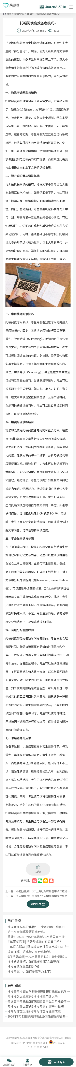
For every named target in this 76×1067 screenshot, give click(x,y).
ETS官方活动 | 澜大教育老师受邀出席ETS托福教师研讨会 (38, 946)
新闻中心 (19, 13)
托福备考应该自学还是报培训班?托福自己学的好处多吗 (38, 991)
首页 (9, 13)
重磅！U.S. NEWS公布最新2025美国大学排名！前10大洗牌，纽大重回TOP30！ (36, 937)
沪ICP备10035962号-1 (34, 1043)
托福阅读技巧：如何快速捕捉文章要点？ (34, 961)
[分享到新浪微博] (34, 880)
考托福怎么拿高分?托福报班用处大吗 (32, 996)
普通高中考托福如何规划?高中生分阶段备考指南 (38, 1001)
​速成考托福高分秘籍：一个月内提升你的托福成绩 (37, 927)
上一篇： (38, 891)
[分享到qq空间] (45, 880)
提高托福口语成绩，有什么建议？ (30, 951)
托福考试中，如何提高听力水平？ (30, 971)
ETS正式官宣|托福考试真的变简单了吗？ (35, 941)
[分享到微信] (40, 880)
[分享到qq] (51, 880)
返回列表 (36, 904)
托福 (29, 13)
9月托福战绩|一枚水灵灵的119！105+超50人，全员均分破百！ (39, 956)
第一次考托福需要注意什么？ (27, 931)
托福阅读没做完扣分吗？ (24, 966)
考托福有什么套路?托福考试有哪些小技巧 (35, 1006)
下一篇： (38, 896)
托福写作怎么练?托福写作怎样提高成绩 (34, 1011)
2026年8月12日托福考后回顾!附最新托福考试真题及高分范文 (37, 1016)
